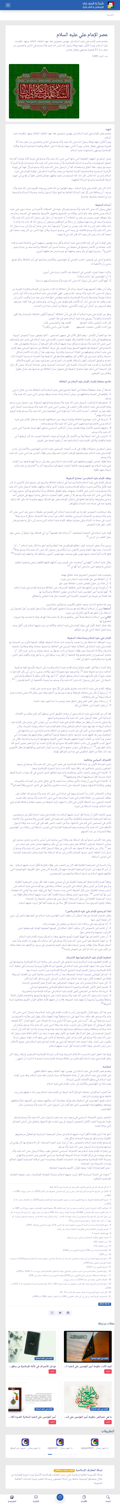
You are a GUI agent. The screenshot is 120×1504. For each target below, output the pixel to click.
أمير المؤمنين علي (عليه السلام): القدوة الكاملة (32, 1417)
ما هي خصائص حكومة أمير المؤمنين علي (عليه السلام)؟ (88, 1417)
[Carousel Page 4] (60, 1454)
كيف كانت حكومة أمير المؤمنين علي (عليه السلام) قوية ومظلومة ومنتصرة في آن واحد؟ (88, 1366)
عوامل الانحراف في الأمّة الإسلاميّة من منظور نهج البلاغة (32, 1366)
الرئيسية (110, 15)
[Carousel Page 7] (75, 1454)
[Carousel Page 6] (70, 1454)
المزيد (108, 1371)
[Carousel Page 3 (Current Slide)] (55, 1454)
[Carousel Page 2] (50, 1454)
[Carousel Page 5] (65, 1454)
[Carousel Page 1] (45, 1454)
